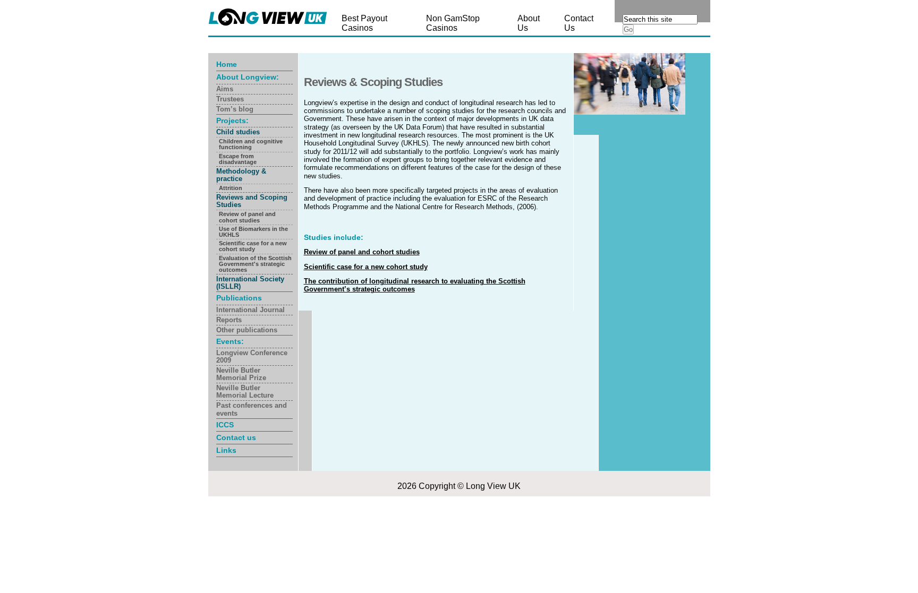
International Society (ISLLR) (250, 282)
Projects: (232, 120)
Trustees (230, 99)
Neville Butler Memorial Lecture (245, 391)
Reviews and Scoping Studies (251, 201)
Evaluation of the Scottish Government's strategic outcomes (255, 264)
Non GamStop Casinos (453, 23)
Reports (229, 320)
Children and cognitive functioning (251, 144)
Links (226, 450)
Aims (224, 89)
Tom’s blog (234, 109)
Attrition (230, 188)
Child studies (238, 132)
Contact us (236, 437)
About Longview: (247, 77)
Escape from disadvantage (238, 159)
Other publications (246, 330)
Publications (239, 298)
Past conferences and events (251, 409)
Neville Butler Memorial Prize (241, 374)
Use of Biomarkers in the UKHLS (253, 232)
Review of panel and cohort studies (247, 217)
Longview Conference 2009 (251, 356)
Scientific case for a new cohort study (253, 246)
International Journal (250, 310)
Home (226, 64)
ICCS (225, 424)
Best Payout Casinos (364, 23)
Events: (230, 341)
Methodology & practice (241, 175)
